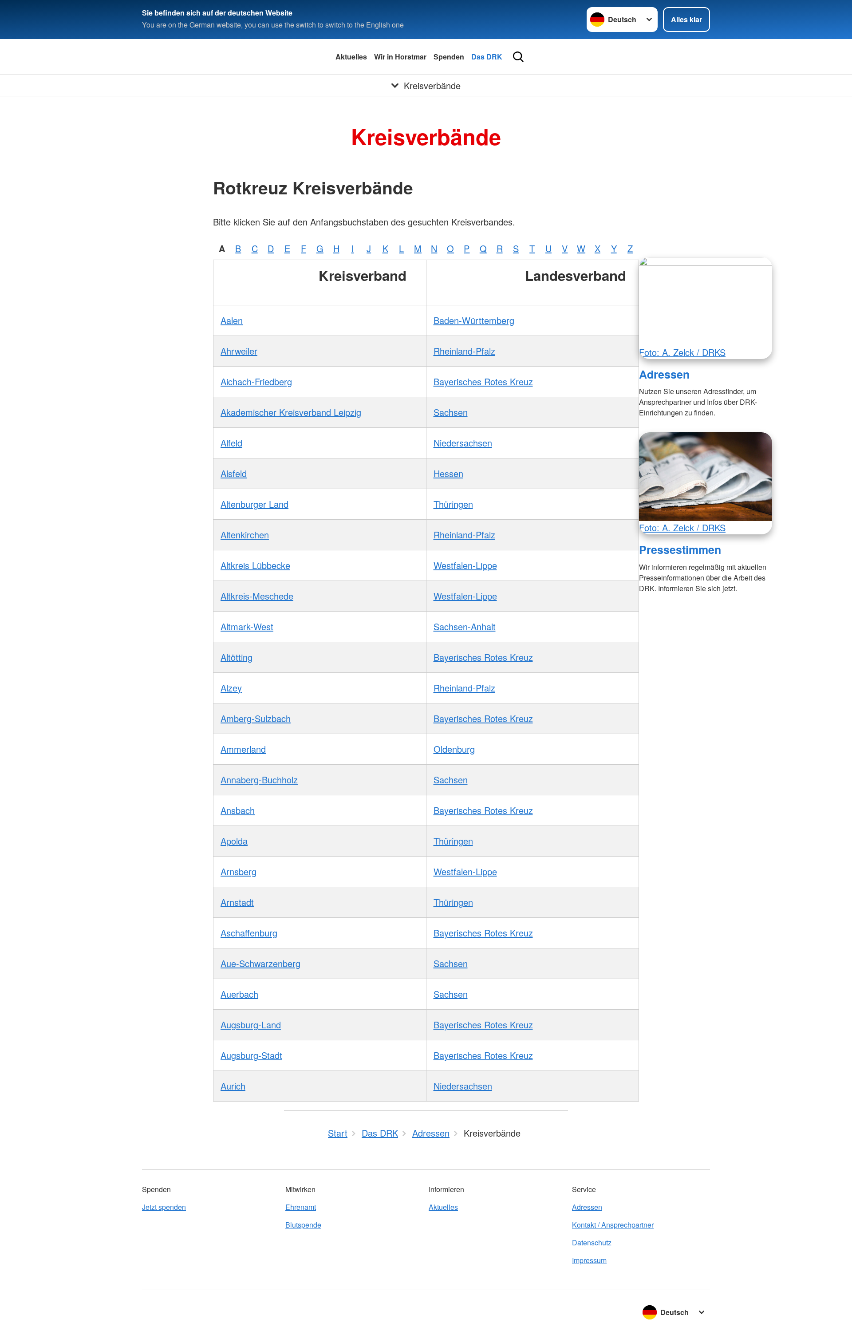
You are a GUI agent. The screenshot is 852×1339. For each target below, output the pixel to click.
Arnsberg (238, 871)
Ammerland (243, 749)
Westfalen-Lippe (465, 565)
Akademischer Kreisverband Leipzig (291, 412)
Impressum (589, 1260)
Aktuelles (351, 56)
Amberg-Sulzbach (256, 718)
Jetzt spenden (164, 1207)
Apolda (234, 840)
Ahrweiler (239, 350)
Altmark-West (247, 626)
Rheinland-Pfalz (464, 350)
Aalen (232, 320)
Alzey (231, 687)
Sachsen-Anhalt (465, 626)
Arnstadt (237, 902)
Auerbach (239, 993)
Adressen (664, 374)
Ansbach (238, 810)
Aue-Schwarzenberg (260, 963)
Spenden (449, 56)
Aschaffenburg (249, 932)
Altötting (236, 657)
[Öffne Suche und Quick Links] (518, 57)
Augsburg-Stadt (251, 1055)
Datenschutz (591, 1242)
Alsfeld (234, 473)
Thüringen (453, 504)
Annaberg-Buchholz (259, 779)
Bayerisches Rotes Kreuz (483, 381)
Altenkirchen (245, 534)
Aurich (233, 1085)
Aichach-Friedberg (256, 381)
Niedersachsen (463, 442)
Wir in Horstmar (400, 56)
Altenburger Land (254, 504)
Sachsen (451, 412)
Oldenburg (454, 749)
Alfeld (231, 442)
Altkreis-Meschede (257, 595)
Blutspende (303, 1225)
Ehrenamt (300, 1207)
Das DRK (486, 56)
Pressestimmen (680, 549)
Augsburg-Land (251, 1024)
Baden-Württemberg (474, 320)
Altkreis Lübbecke (255, 565)
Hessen (448, 473)
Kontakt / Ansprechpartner (613, 1225)
